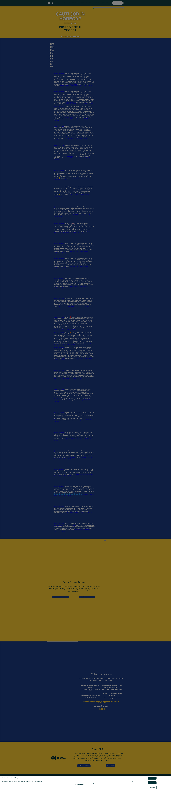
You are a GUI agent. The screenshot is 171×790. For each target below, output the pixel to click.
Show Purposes (152, 787)
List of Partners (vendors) (79, 784)
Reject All (152, 782)
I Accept (152, 778)
